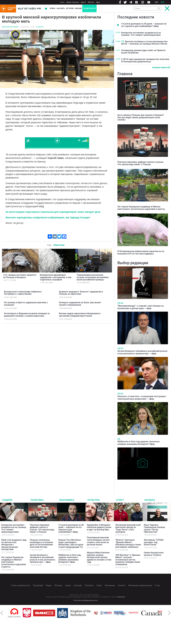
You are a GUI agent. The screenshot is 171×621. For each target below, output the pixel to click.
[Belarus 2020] (31, 613)
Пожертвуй (38, 585)
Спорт (120, 500)
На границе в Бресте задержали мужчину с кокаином (26, 303)
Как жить (61, 8)
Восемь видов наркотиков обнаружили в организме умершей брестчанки (79, 314)
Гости (62, 2)
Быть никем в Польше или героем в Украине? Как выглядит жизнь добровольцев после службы (140, 117)
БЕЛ (156, 2)
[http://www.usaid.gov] (92, 613)
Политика (37, 500)
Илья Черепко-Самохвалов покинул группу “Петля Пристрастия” (154, 528)
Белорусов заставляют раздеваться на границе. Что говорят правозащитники (141, 33)
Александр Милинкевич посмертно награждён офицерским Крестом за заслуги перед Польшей (140, 483)
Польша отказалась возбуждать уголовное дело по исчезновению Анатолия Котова (41, 543)
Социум (39, 27)
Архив (68, 585)
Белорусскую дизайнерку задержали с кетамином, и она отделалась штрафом (55, 277)
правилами (121, 597)
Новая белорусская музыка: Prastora (154, 553)
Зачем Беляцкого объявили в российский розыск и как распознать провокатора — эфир (142, 352)
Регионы (58, 585)
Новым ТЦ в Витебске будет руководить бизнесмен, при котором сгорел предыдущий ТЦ (70, 543)
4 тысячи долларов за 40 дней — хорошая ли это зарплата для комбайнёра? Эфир (143, 24)
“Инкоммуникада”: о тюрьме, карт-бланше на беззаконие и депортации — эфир (140, 307)
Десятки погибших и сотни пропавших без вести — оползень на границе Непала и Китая (144, 42)
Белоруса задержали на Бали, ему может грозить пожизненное (80, 303)
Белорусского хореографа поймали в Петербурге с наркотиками (23, 292)
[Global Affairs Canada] (138, 613)
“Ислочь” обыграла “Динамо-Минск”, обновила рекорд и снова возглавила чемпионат (128, 543)
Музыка (150, 500)
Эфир (98, 2)
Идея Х (83, 2)
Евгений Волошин (10, 27)
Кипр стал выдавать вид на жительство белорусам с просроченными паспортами (13, 545)
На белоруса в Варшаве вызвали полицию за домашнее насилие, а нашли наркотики (27, 314)
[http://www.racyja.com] (83, 613)
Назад (2, 613)
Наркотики (58, 245)
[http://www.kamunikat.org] (106, 613)
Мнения (78, 8)
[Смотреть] (122, 41)
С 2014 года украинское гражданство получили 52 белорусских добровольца (145, 60)
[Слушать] (122, 303)
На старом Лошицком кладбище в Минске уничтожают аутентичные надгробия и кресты (141, 207)
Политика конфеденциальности (85, 600)
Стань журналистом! (20, 585)
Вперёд (169, 613)
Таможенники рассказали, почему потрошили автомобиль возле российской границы (93, 277)
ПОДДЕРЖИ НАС (89, 8)
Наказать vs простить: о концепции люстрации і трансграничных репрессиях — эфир (141, 397)
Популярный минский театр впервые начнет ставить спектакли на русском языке (98, 541)
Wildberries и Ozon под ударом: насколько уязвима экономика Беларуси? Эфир (138, 442)
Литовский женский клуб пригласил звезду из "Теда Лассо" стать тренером (128, 528)
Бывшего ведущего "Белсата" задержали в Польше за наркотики (81, 292)
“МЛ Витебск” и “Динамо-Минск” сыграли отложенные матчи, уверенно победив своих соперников (128, 560)
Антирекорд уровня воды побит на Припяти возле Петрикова (143, 51)
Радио (49, 585)
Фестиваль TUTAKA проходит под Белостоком (154, 542)
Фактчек (91, 2)
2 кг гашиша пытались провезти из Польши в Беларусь (19, 276)
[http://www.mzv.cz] (120, 613)
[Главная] (29, 8)
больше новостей (161, 67)
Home (46, 8)
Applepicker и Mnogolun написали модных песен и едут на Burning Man (99, 527)
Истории (69, 8)
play (57, 140)
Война (52, 8)
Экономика (66, 500)
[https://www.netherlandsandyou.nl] (61, 613)
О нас (157, 585)
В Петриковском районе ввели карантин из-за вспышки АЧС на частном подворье (140, 252)
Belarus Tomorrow (72, 2)
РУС (162, 2)
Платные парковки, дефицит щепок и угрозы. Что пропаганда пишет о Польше (140, 163)
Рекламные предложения (140, 585)
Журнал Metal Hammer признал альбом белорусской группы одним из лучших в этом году (99, 557)
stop (28, 140)
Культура (94, 500)
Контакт (121, 585)
